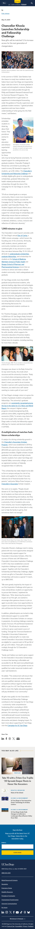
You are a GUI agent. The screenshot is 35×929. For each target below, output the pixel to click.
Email (4, 842)
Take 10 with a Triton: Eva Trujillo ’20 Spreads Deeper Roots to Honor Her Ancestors (17, 780)
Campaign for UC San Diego (17, 725)
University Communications (9, 903)
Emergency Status (7, 888)
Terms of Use (10, 926)
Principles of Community (8, 896)
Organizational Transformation (10, 900)
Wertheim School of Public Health (13, 262)
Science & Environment (19, 798)
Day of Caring (22, 235)
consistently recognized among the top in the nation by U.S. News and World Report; (17, 405)
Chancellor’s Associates (10, 484)
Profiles (17, 773)
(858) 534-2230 (6, 873)
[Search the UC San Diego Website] (31, 3)
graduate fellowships (9, 256)
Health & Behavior (18, 790)
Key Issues (4, 907)
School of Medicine (19, 259)
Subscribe (18, 852)
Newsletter (5, 884)
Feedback (30, 926)
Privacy (25, 926)
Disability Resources (7, 892)
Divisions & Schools (17, 919)
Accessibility (18, 926)
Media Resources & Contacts (10, 880)
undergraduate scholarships (19, 254)
